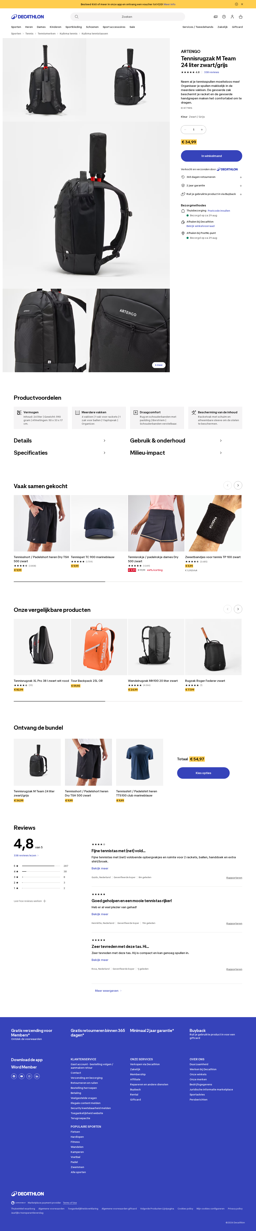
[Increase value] (202, 129)
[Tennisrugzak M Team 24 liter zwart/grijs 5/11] (128, 330)
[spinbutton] (193, 129)
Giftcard (237, 26)
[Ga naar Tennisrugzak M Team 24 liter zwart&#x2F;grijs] (37, 762)
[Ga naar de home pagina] (27, 16)
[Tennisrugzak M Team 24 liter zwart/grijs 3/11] (86, 205)
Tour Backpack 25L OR (87, 680)
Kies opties (203, 773)
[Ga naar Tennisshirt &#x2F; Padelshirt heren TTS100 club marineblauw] (139, 762)
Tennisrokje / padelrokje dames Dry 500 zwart (153, 559)
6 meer (159, 365)
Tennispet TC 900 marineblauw (92, 557)
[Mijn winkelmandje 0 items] (240, 17)
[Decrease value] (185, 129)
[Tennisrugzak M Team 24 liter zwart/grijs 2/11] (44, 80)
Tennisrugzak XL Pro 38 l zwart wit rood (41, 680)
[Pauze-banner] (236, 4)
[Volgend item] (238, 485)
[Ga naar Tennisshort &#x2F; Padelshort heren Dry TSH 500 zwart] (88, 762)
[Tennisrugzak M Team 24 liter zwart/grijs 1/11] (128, 80)
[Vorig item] (227, 485)
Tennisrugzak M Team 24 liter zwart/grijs (34, 793)
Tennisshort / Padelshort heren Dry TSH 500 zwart (41, 559)
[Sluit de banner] (242, 4)
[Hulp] (224, 17)
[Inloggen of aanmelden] (232, 17)
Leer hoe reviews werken (28, 901)
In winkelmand (211, 156)
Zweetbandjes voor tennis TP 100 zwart (213, 557)
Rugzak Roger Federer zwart (205, 680)
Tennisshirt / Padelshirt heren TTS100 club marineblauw (136, 793)
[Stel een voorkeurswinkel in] (215, 17)
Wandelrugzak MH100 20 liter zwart (153, 680)
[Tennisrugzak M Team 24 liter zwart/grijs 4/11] (44, 330)
